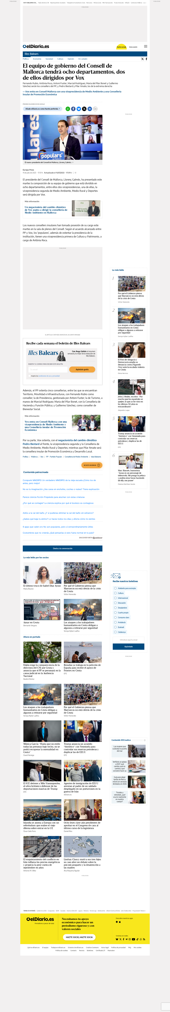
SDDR (57, 911)
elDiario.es (68, 795)
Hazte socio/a (121, 47)
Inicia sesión (133, 47)
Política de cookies (62, 950)
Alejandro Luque (124, 410)
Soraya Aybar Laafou (72, 631)
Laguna (80, 911)
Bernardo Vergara (30, 625)
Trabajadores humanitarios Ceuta (76, 2)
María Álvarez (28, 589)
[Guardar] (95, 109)
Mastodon (111, 950)
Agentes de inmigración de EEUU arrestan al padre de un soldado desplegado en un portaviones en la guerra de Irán (82, 787)
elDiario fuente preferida (113, 911)
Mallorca (34, 457)
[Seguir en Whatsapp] (141, 939)
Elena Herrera (123, 373)
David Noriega (28, 755)
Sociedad (49, 59)
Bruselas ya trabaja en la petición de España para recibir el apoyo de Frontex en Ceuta (82, 667)
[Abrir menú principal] (145, 46)
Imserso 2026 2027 (72, 911)
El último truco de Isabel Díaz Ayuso (42, 585)
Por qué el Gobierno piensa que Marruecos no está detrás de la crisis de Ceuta (82, 588)
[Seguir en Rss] (144, 939)
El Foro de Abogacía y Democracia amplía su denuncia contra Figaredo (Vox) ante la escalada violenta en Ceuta (131, 364)
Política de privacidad (118, 947)
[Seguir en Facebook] (123, 939)
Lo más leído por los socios (36, 557)
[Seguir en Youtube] (133, 939)
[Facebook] (146, 58)
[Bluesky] (79, 109)
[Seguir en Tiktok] (137, 939)
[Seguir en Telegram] (126, 939)
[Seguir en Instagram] (130, 939)
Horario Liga (93, 911)
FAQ (129, 947)
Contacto (73, 950)
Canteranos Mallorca (136, 2)
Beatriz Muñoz (28, 679)
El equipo (45, 947)
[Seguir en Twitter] (120, 939)
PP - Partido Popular (54, 457)
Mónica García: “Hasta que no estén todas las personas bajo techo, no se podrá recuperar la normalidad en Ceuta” (41, 748)
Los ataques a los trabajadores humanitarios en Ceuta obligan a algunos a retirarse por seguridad (81, 625)
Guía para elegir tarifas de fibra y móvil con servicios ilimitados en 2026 (120, 780)
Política (26, 59)
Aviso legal (105, 947)
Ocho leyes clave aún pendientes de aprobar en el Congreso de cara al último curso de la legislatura (82, 825)
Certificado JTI (100, 950)
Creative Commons (92, 947)
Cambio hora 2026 (42, 911)
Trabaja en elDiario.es (58, 947)
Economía (37, 59)
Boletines (90, 950)
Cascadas (62, 911)
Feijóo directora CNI (43, 2)
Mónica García (97, 2)
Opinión (71, 59)
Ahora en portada (31, 637)
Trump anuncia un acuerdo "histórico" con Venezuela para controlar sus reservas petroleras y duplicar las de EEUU (131, 438)
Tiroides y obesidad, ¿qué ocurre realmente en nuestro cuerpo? (119, 797)
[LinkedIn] (89, 109)
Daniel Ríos (68, 831)
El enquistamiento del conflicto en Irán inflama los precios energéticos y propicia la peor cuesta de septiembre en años (41, 863)
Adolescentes (101, 911)
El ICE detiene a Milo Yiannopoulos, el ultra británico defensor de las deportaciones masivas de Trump (41, 786)
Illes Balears (31, 53)
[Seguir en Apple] (120, 922)
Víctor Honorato (70, 594)
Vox (41, 457)
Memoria (86, 911)
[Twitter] (142, 58)
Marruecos (89, 2)
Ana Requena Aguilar (72, 871)
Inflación (127, 2)
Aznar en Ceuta (31, 622)
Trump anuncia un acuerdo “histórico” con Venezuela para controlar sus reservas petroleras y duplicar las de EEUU (81, 748)
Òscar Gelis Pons (29, 831)
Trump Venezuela (119, 2)
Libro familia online (126, 911)
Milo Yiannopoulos (107, 2)
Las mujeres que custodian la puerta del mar (120, 748)
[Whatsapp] (68, 109)
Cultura (60, 59)
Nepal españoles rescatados (58, 2)
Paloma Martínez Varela (126, 484)
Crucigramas (51, 911)
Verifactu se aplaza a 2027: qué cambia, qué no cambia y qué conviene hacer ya (120, 766)
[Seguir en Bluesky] (117, 939)
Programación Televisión (139, 911)
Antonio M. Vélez (29, 871)
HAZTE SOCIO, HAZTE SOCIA (79, 937)
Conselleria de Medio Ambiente (76, 457)
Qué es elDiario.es (34, 947)
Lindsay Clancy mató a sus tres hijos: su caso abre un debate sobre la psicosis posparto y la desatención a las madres (82, 863)
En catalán (83, 59)
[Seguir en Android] (117, 922)
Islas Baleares (96, 457)
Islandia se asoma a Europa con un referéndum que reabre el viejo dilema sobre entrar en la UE (41, 825)
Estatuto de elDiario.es (75, 947)
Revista (81, 950)
